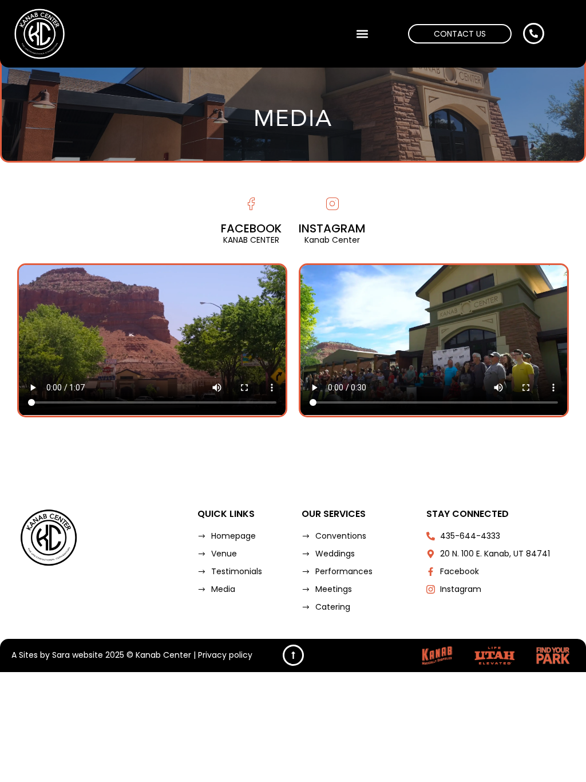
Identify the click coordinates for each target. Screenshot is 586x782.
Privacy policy (225, 655)
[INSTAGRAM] (332, 204)
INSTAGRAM (332, 228)
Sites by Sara (44, 655)
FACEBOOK (251, 228)
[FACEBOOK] (251, 204)
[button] (362, 34)
